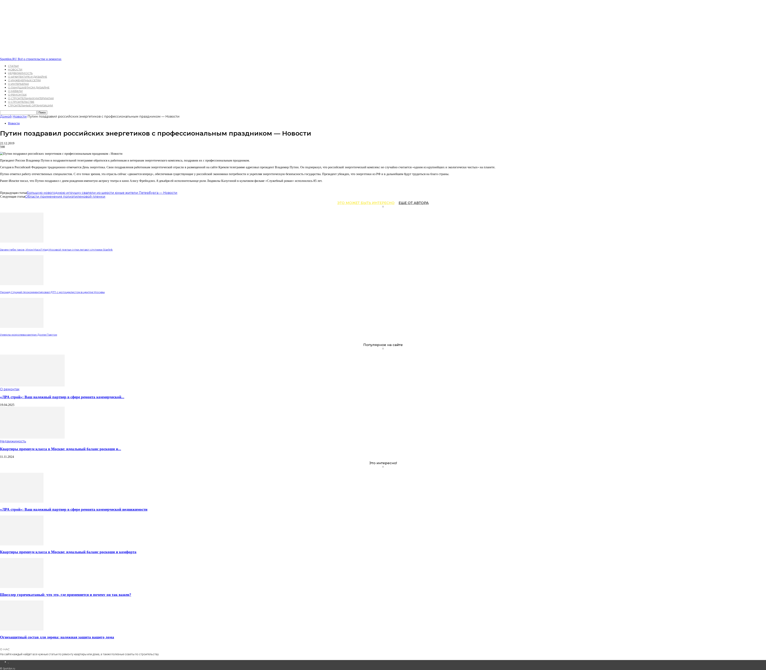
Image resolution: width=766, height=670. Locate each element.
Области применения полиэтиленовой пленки (65, 196)
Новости (15, 69)
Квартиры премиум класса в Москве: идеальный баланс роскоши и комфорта (68, 552)
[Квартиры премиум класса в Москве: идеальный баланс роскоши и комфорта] (32, 437)
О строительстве (21, 101)
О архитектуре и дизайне (27, 76)
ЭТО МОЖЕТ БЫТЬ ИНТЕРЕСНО (366, 203)
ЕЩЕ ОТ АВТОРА (414, 203)
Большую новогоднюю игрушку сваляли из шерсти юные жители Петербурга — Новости (102, 193)
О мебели (15, 91)
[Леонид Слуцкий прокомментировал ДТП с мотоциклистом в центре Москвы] (21, 284)
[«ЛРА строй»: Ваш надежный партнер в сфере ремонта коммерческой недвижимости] (32, 385)
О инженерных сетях (24, 80)
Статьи (13, 65)
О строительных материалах (31, 98)
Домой (6, 116)
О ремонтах (17, 94)
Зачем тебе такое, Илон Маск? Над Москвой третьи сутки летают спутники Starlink (56, 249)
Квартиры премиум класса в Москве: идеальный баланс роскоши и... (60, 449)
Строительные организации (30, 105)
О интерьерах (18, 83)
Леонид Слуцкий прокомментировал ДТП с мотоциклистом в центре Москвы (52, 292)
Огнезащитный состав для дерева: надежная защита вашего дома (57, 637)
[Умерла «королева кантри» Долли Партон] (21, 326)
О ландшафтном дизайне (28, 87)
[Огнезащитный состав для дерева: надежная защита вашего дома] (21, 629)
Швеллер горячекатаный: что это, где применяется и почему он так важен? (65, 595)
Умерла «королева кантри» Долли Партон (28, 334)
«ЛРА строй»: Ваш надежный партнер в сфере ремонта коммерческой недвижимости (73, 509)
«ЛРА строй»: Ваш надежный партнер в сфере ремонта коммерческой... (62, 397)
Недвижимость (20, 73)
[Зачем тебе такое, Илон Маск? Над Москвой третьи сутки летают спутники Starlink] (21, 241)
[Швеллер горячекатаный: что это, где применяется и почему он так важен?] (21, 587)
